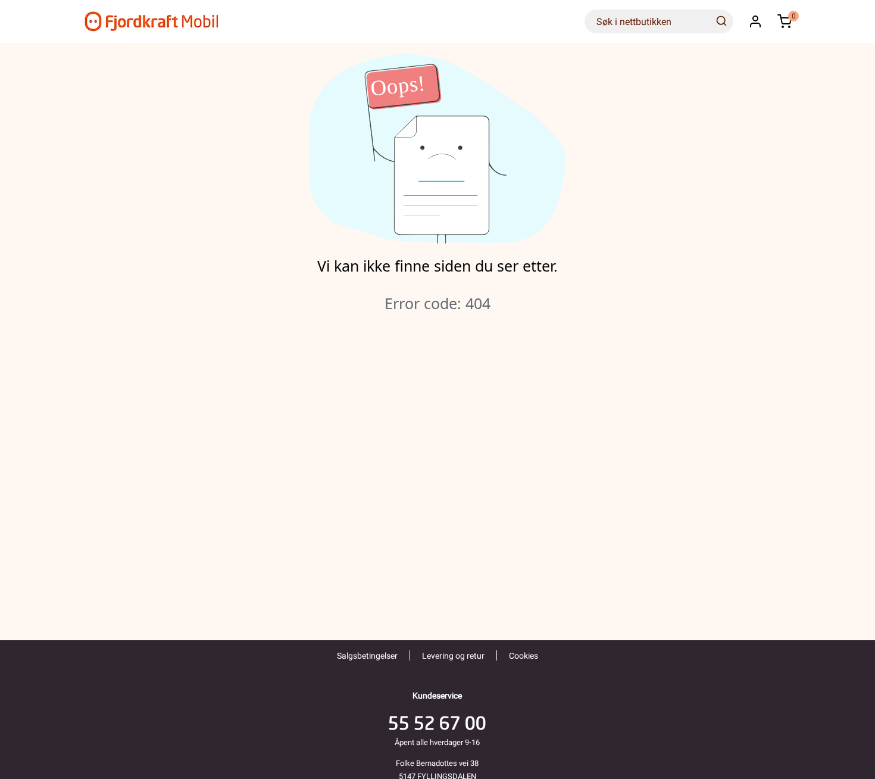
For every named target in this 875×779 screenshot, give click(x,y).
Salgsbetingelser (367, 655)
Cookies (523, 655)
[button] (755, 21)
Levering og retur (453, 655)
